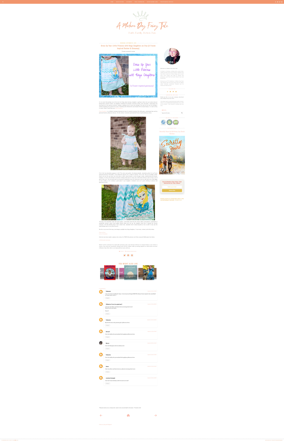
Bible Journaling (139, 1)
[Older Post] (155, 415)
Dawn (107, 366)
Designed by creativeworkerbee (274, 440)
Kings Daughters (119, 108)
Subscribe (172, 190)
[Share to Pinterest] (132, 255)
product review (133, 251)
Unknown (108, 291)
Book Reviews (120, 1)
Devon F (108, 331)
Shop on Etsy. (102, 232)
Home (112, 1)
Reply (107, 298)
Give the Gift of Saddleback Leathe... (147, 276)
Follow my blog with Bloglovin (105, 424)
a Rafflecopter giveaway (104, 240)
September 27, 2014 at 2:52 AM (151, 366)
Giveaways (129, 1)
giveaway (128, 251)
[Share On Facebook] (128, 255)
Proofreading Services (166, 1)
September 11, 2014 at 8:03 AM (152, 304)
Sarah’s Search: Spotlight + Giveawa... (128, 276)
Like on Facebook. (103, 234)
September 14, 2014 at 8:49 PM (152, 331)
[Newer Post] (101, 415)
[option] (109, 272)
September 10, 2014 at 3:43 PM (152, 291)
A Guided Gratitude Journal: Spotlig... (109, 276)
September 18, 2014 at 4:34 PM (152, 354)
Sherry (107, 343)
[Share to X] (124, 255)
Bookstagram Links (152, 1)
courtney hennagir (110, 378)
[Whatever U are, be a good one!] (114, 304)
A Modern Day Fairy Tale (8, 440)
